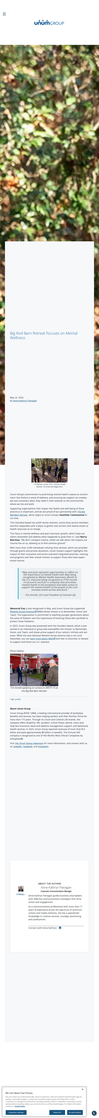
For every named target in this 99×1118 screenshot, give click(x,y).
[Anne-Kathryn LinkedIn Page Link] (60, 928)
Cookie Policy (19, 1106)
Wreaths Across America (22, 611)
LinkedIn (17, 746)
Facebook (27, 746)
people (18, 699)
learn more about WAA (41, 638)
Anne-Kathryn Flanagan (25, 400)
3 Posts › (20, 894)
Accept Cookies (75, 1112)
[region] (44, 1102)
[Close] (82, 1089)
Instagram (43, 746)
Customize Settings (16, 1112)
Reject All (57, 1112)
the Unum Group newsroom (29, 743)
